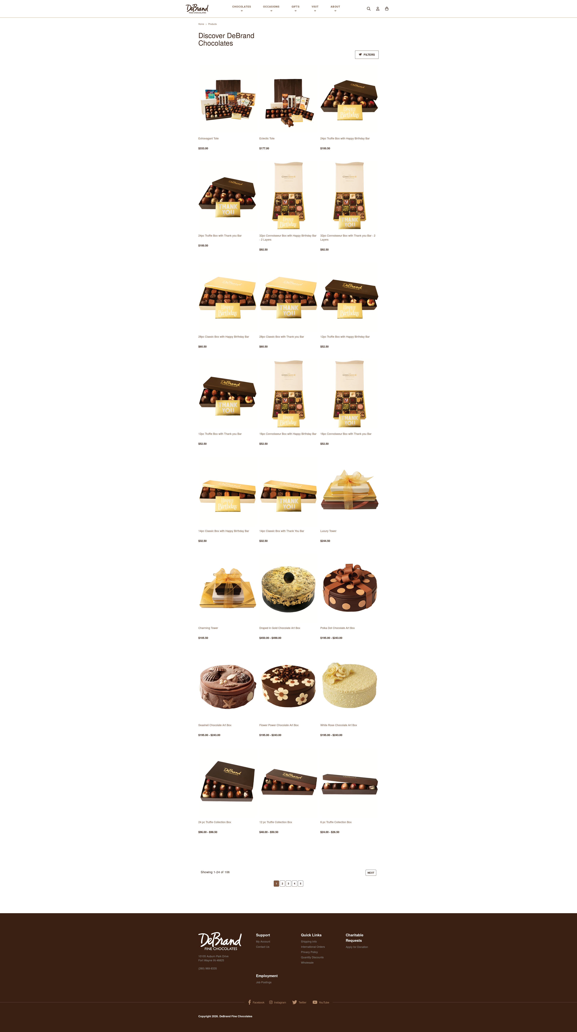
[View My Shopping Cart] (386, 9)
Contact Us (262, 947)
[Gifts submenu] (295, 11)
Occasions (271, 6)
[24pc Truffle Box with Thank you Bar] (227, 196)
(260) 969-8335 (207, 968)
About (335, 6)
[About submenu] (335, 11)
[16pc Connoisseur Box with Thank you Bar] (349, 394)
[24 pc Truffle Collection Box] (227, 782)
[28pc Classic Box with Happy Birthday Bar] (227, 297)
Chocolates (241, 6)
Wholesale (307, 962)
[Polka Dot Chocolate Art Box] (349, 588)
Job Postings (264, 982)
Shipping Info (309, 941)
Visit (315, 6)
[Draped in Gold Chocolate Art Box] (288, 588)
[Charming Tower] (227, 588)
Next (371, 872)
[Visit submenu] (315, 11)
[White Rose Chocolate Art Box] (349, 685)
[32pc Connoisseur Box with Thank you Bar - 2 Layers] (349, 196)
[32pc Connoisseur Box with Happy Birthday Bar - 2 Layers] (288, 196)
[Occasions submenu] (271, 11)
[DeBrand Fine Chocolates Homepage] (197, 8)
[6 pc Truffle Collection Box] (349, 782)
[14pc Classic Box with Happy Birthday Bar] (227, 491)
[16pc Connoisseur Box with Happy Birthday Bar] (288, 394)
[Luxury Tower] (349, 491)
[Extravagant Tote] (227, 99)
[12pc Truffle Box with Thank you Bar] (227, 394)
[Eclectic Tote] (288, 99)
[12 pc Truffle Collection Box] (288, 782)
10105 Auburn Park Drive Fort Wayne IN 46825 (213, 958)
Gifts (296, 6)
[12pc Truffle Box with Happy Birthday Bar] (349, 297)
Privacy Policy (309, 952)
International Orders (313, 947)
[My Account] (377, 8)
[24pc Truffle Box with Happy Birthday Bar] (349, 99)
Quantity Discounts (312, 957)
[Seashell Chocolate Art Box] (227, 685)
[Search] (368, 8)
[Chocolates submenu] (241, 11)
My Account (263, 941)
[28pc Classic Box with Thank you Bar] (288, 297)
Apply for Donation (357, 947)
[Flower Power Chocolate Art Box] (288, 685)
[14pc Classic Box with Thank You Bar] (288, 491)
